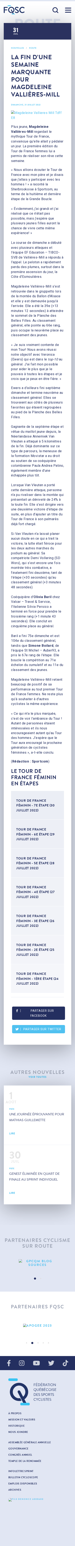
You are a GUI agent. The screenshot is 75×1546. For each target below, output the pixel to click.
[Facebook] (9, 1363)
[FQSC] (14, 9)
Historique (16, 1426)
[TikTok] (65, 1363)
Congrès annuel (20, 1455)
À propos (14, 1413)
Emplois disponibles (22, 1484)
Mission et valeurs (21, 1419)
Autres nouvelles (37, 1072)
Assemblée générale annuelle (29, 1442)
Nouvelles (17, 48)
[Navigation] (68, 10)
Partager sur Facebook (42, 1013)
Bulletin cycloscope (23, 1477)
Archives (14, 1490)
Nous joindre (18, 1432)
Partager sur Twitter (42, 1029)
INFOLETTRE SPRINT (21, 1471)
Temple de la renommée (24, 1461)
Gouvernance (18, 1449)
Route (33, 48)
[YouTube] (36, 1363)
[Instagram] (21, 1363)
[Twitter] (51, 1363)
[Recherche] (55, 10)
